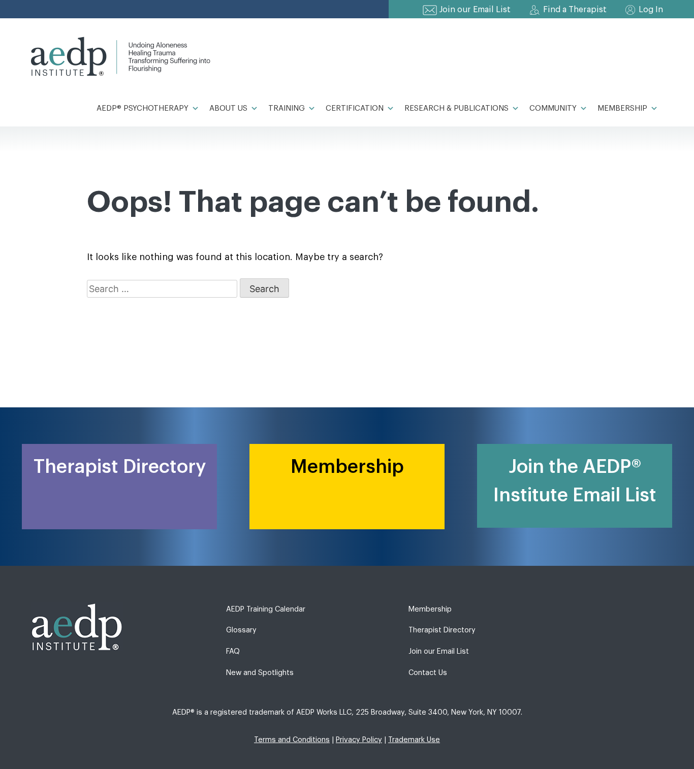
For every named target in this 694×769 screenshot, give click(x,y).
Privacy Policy (359, 740)
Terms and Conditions (292, 740)
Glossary (241, 630)
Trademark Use (414, 740)
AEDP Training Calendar (265, 609)
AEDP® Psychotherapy (142, 108)
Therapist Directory (442, 630)
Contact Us (427, 673)
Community (553, 108)
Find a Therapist (575, 10)
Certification (355, 108)
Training (286, 108)
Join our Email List (475, 10)
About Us (228, 108)
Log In (651, 10)
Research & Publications (456, 108)
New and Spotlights (260, 673)
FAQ (233, 651)
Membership (622, 108)
